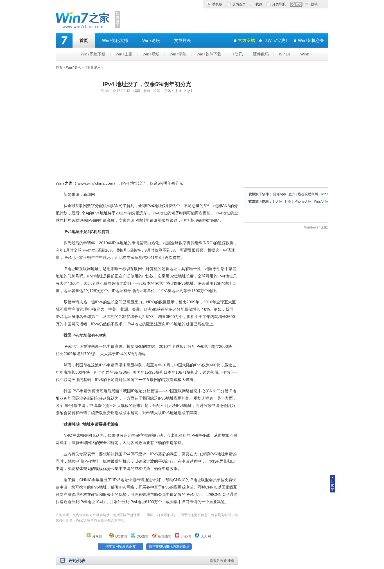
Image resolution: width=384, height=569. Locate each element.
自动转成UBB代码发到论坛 (169, 546)
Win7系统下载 (93, 54)
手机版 (217, 4)
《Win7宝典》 (276, 40)
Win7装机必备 (311, 40)
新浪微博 (164, 536)
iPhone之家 (302, 201)
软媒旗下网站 (259, 201)
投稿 (314, 4)
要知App (279, 194)
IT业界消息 (92, 68)
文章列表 (182, 40)
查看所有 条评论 (222, 560)
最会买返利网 (308, 194)
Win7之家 (64, 183)
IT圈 (288, 201)
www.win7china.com (95, 183)
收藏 (259, 4)
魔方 (291, 194)
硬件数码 (261, 54)
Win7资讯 (73, 68)
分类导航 (279, 4)
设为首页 (239, 4)
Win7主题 (124, 54)
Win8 (304, 54)
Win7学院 (178, 54)
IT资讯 (237, 54)
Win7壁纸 (151, 54)
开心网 (186, 536)
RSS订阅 (296, 4)
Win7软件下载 (208, 54)
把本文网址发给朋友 (120, 546)
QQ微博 (142, 536)
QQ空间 (121, 536)
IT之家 (278, 201)
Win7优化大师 (115, 40)
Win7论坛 (151, 40)
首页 (84, 40)
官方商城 (246, 40)
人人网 (206, 536)
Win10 (284, 54)
